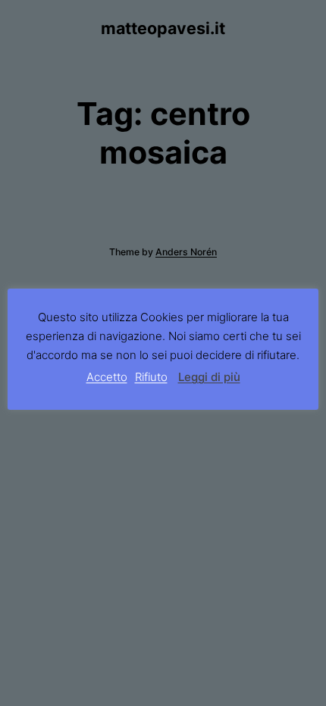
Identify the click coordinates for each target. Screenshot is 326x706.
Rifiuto (151, 377)
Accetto (106, 377)
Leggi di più (209, 377)
